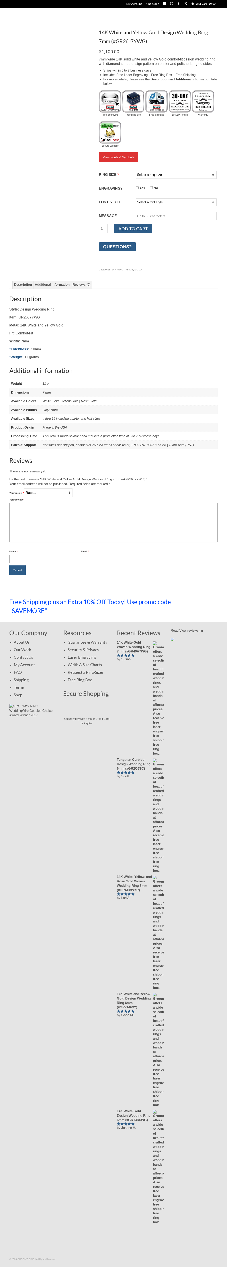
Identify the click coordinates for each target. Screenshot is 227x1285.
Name (13, 551)
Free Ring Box (80, 679)
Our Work (22, 649)
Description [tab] (23, 284)
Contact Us (23, 657)
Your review (16, 499)
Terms (19, 687)
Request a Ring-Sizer (86, 672)
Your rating (16, 493)
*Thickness (18, 349)
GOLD (138, 269)
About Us (22, 642)
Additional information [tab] (52, 284)
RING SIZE (109, 175)
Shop (18, 694)
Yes (142, 188)
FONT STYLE (110, 202)
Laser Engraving (82, 657)
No (155, 188)
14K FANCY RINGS (122, 269)
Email (85, 551)
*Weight (15, 357)
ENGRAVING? (111, 188)
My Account (24, 664)
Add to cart (133, 228)
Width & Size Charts (85, 664)
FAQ (18, 672)
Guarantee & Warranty (87, 642)
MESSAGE (108, 216)
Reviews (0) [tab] (81, 284)
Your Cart (205, 3)
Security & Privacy (83, 649)
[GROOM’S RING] (59, 16)
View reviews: (189, 630)
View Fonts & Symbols (118, 157)
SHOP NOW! (198, 604)
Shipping (21, 679)
